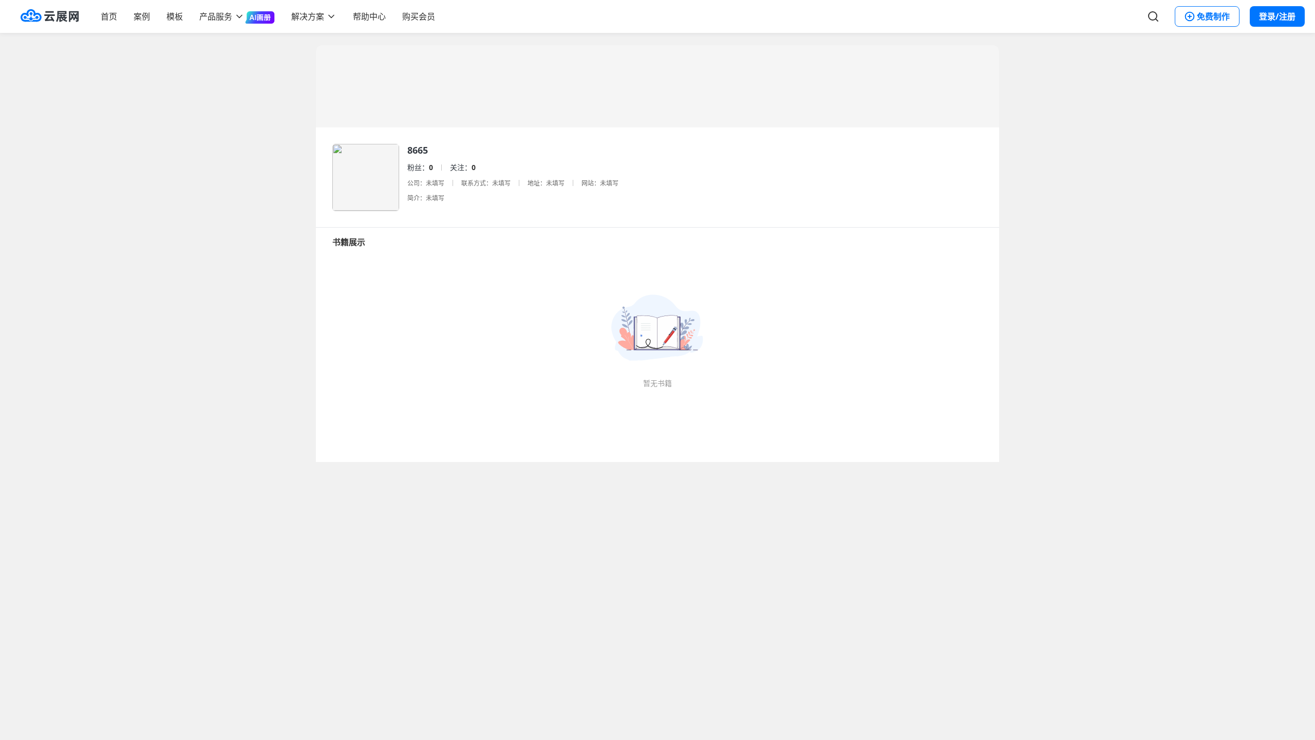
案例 (142, 16)
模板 (174, 16)
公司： (416, 183)
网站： (590, 183)
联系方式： (476, 183)
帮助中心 (369, 16)
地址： (537, 183)
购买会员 (418, 16)
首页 (109, 16)
